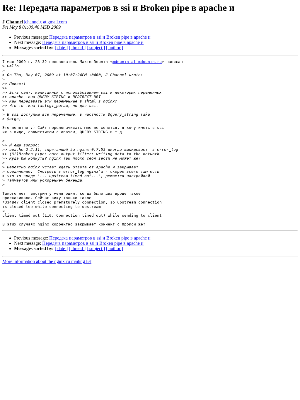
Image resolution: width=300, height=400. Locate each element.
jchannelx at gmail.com (45, 21)
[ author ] (114, 47)
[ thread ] (77, 47)
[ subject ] (96, 47)
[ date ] (61, 47)
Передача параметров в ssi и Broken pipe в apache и (100, 37)
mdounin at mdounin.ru (137, 61)
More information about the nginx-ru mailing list (46, 261)
